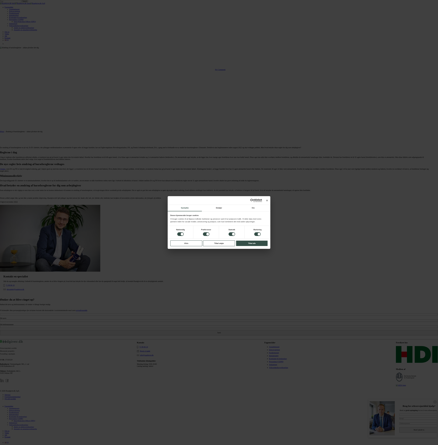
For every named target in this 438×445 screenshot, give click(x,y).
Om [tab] (253, 208)
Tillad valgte (219, 243)
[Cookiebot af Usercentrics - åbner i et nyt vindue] (252, 200)
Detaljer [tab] (219, 208)
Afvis (186, 243)
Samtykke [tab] (185, 208)
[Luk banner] (267, 200)
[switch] (206, 234)
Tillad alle (252, 243)
